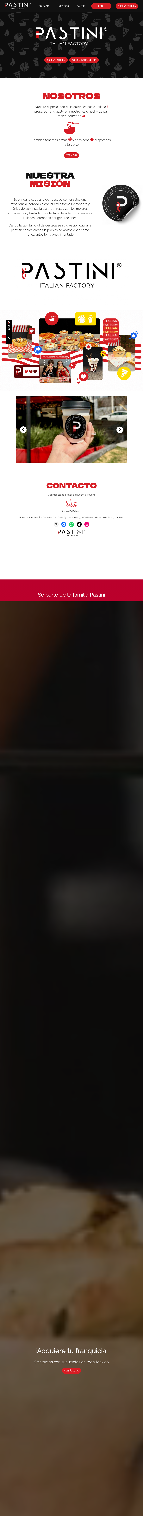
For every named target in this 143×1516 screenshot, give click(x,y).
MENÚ (101, 6)
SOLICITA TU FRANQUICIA (84, 60)
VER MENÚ (71, 155)
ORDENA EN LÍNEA (127, 6)
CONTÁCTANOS (71, 1370)
